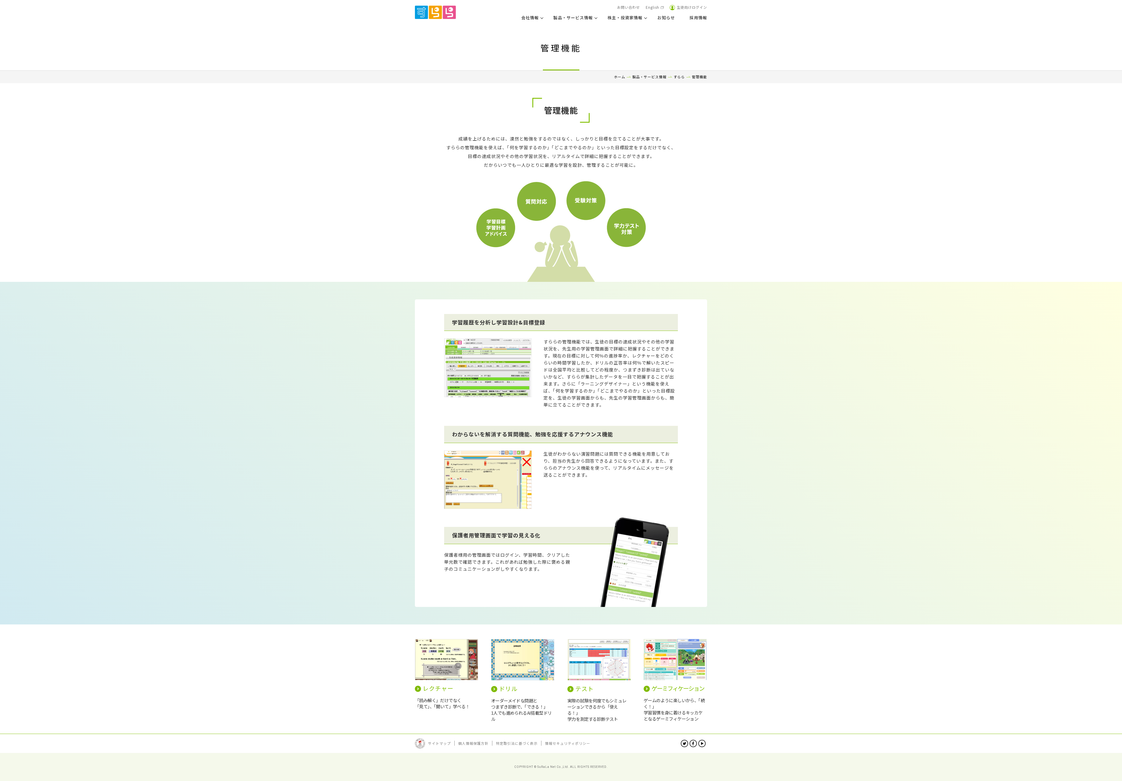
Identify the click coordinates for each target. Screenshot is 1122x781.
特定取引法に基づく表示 (517, 743)
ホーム (619, 77)
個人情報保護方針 (473, 743)
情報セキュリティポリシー (567, 743)
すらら (679, 77)
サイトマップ (439, 743)
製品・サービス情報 (649, 77)
